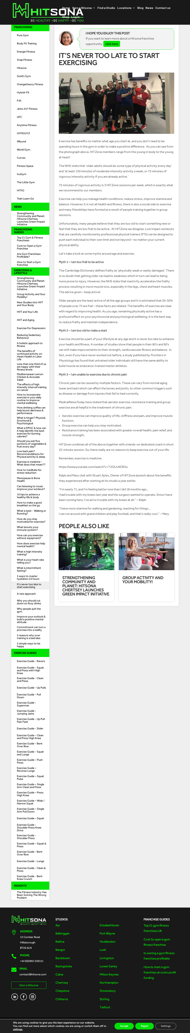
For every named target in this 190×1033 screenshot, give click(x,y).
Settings (166, 1026)
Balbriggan (62, 933)
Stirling (104, 999)
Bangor (60, 950)
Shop (65, 17)
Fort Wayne (107, 933)
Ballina (59, 941)
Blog (140, 7)
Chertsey (61, 982)
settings (17, 1029)
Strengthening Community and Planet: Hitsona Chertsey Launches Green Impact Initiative (85, 585)
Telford (105, 1007)
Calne (59, 974)
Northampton (109, 982)
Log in (75, 17)
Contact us (163, 7)
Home (66, 7)
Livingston (107, 958)
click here (111, 44)
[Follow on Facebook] (23, 996)
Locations (124, 7)
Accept (124, 1026)
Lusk (103, 950)
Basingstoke (63, 966)
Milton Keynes (109, 974)
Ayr (57, 925)
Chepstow (62, 991)
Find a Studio (106, 7)
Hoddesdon (107, 941)
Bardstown (62, 958)
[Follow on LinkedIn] (14, 996)
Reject (144, 1026)
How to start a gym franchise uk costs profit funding (160, 972)
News (149, 7)
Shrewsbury (108, 991)
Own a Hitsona (82, 7)
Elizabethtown (109, 925)
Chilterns (61, 999)
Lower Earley (108, 966)
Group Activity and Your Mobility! (142, 579)
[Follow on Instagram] (32, 996)
